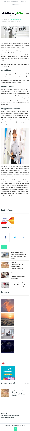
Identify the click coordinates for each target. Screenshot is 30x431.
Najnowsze (12, 247)
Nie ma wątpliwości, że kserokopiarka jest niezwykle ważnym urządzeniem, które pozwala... (18, 255)
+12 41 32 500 (23, 1)
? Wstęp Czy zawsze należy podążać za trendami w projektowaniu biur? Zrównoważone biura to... (18, 265)
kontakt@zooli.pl (15, 4)
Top (4, 247)
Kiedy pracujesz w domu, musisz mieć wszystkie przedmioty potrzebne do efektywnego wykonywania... (19, 275)
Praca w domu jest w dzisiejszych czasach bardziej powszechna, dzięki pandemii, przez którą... (19, 284)
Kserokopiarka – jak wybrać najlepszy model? (14, 25)
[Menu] (27, 14)
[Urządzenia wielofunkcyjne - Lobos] (7, 220)
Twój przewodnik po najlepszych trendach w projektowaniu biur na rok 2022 (18, 393)
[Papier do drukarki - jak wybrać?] (7, 363)
